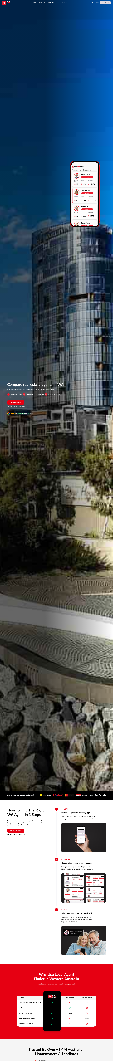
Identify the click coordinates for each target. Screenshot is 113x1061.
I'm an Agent (105, 2)
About (34, 2)
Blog (45, 2)
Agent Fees (51, 2)
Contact (40, 2)
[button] (61, 3)
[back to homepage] (6, 3)
